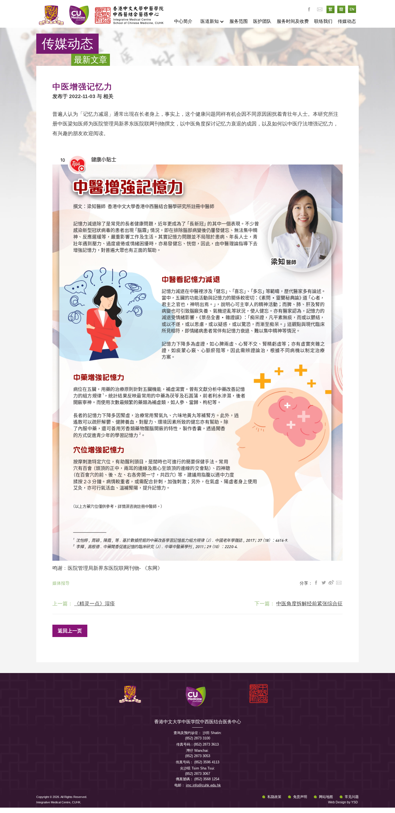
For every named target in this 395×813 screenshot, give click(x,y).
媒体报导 (61, 583)
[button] (211, 21)
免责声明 (300, 797)
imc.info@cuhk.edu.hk (203, 785)
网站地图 (326, 797)
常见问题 (352, 797)
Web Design (337, 802)
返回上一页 (70, 631)
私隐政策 (274, 797)
